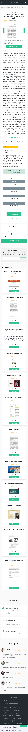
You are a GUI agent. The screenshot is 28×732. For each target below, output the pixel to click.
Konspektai (14, 708)
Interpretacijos (6, 708)
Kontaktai (5, 701)
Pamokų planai (6, 723)
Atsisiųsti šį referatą (14, 46)
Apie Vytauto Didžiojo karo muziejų (14, 483)
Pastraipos (13, 718)
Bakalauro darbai (15, 721)
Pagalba (5, 700)
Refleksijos (19, 723)
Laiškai (9, 716)
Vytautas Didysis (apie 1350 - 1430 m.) (14, 529)
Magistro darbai (6, 721)
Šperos (12, 713)
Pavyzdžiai (13, 712)
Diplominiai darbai (13, 707)
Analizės (5, 707)
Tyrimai (4, 715)
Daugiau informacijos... (14, 137)
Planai (13, 723)
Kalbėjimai (5, 720)
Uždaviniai (11, 715)
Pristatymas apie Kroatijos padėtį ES (14, 461)
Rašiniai (20, 712)
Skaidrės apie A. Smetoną (14, 505)
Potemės (19, 718)
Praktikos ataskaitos (17, 716)
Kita (4, 716)
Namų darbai (5, 712)
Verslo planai (12, 720)
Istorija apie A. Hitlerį (14, 429)
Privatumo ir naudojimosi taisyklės (10, 703)
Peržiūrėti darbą (14, 214)
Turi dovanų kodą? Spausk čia (14, 218)
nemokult (14, 2)
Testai (17, 713)
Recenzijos (5, 713)
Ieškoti (23, 259)
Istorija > (3, 7)
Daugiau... (19, 730)
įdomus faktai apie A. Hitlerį (14, 375)
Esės (20, 707)
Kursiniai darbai (6, 710)
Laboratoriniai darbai (16, 710)
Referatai (14, 184)
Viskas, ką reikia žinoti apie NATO (14, 297)
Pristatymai (5, 718)
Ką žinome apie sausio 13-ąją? (14, 353)
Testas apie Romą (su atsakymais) (14, 397)
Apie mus (5, 699)
